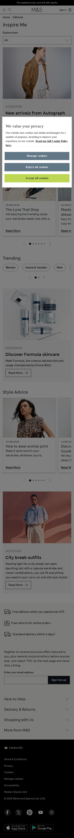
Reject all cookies (37, 167)
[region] (37, 152)
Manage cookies (37, 155)
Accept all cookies (37, 178)
